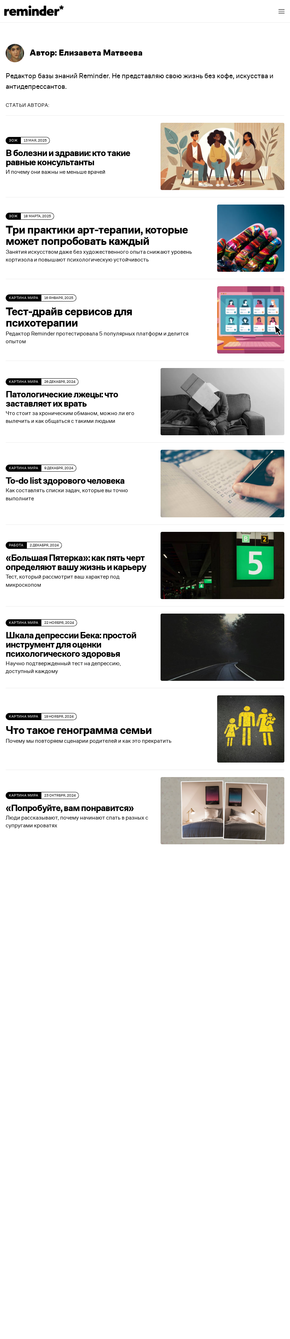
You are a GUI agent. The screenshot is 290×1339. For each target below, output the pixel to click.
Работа (16, 545)
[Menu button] (281, 11)
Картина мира (23, 298)
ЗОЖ (13, 140)
